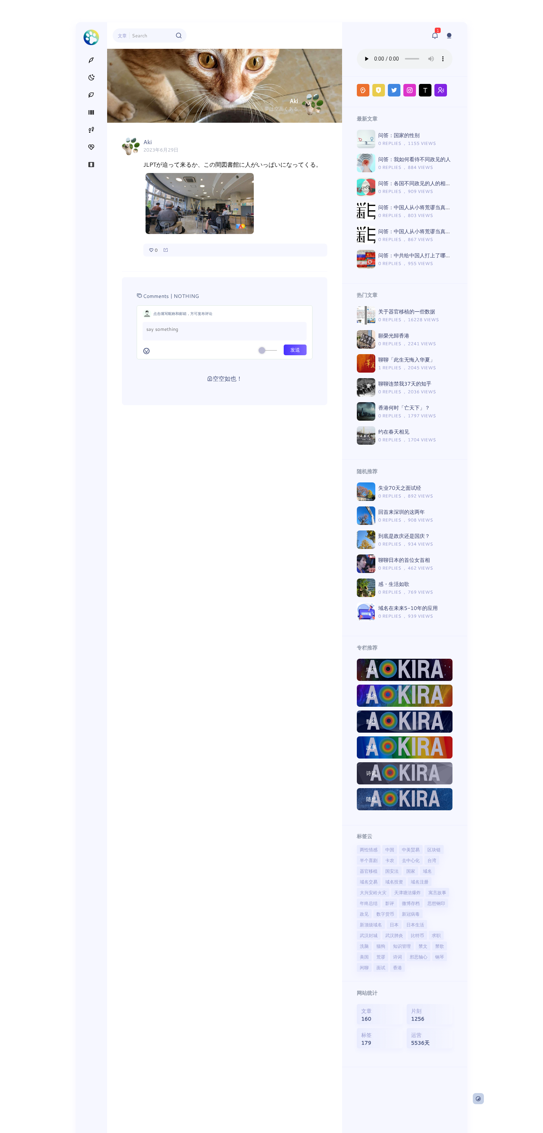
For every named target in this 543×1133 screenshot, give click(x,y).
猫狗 (380, 946)
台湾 (431, 860)
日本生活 (415, 924)
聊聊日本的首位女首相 (404, 559)
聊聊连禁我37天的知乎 (404, 383)
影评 (389, 903)
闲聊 (364, 967)
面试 (380, 967)
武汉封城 (369, 935)
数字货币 (385, 914)
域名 (427, 871)
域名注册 (419, 882)
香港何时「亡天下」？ (404, 407)
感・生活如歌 (393, 583)
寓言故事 (437, 892)
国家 (410, 871)
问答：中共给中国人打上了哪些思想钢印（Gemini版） (441, 255)
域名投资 (394, 882)
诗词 (397, 957)
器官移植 (369, 871)
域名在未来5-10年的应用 (408, 607)
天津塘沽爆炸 (407, 892)
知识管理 (402, 946)
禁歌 (439, 946)
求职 (436, 935)
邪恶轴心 (418, 957)
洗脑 (364, 946)
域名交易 (369, 882)
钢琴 (439, 957)
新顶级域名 (371, 924)
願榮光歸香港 (393, 335)
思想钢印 (436, 903)
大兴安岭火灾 (373, 892)
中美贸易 (411, 849)
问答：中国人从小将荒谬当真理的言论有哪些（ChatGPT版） (448, 231)
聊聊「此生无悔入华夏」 (406, 359)
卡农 (389, 860)
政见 (364, 914)
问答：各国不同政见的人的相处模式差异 (424, 183)
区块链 (434, 849)
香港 (397, 967)
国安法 (392, 871)
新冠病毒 (411, 914)
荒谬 (380, 957)
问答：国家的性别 (399, 135)
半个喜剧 (369, 860)
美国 (364, 957)
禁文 (423, 946)
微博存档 (411, 903)
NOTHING (186, 295)
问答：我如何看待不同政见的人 (414, 159)
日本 (394, 924)
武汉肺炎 (394, 935)
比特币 (417, 935)
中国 (389, 849)
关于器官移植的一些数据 (406, 311)
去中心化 (411, 860)
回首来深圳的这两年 (401, 511)
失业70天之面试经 (399, 487)
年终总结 (369, 903)
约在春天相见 (393, 431)
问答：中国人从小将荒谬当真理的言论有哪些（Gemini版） (446, 207)
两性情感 (369, 849)
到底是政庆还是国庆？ (404, 535)
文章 (122, 35)
